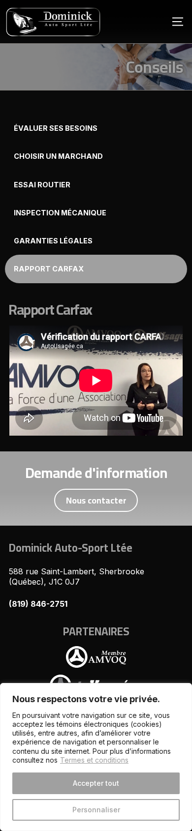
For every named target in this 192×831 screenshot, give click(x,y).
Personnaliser (96, 809)
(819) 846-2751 (38, 604)
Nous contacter (96, 500)
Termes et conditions (94, 760)
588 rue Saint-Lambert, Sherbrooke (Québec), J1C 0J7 (76, 576)
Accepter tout (96, 783)
